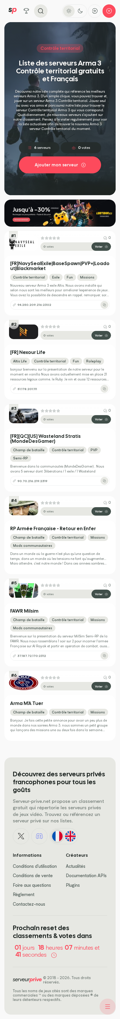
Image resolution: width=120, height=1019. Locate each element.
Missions (87, 277)
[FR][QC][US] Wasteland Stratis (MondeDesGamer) (45, 438)
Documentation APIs (86, 875)
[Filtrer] (108, 1007)
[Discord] (39, 836)
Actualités (75, 866)
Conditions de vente (33, 875)
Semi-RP (20, 458)
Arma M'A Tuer (26, 703)
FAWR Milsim (24, 611)
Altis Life (20, 361)
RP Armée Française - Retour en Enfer (53, 528)
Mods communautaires (32, 545)
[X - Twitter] (21, 836)
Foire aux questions (32, 885)
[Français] (57, 836)
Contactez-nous (29, 904)
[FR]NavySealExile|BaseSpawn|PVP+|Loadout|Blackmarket (60, 266)
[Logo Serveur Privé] (12, 11)
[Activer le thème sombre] (80, 11)
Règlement (23, 894)
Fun (70, 277)
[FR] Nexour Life (27, 352)
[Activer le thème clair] (69, 11)
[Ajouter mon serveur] (109, 11)
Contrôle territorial (29, 277)
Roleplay (93, 361)
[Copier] (104, 305)
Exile (56, 277)
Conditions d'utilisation (35, 866)
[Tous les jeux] (26, 11)
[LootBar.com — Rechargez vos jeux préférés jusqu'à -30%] (60, 213)
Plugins (73, 885)
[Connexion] (94, 11)
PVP (94, 450)
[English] (70, 836)
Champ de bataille (29, 450)
